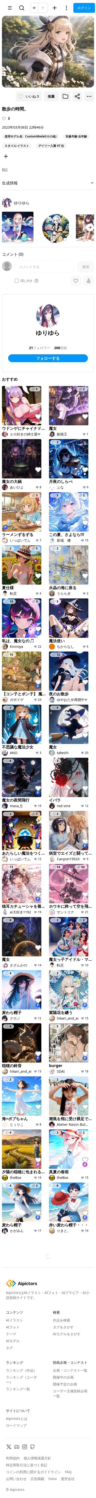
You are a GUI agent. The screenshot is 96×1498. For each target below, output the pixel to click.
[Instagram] (25, 1447)
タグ (9, 1347)
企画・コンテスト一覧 (70, 1370)
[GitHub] (32, 1447)
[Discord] (17, 1447)
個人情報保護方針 (37, 1458)
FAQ (68, 1471)
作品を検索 (61, 1320)
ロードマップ (16, 1425)
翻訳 (5, 170)
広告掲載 (37, 1478)
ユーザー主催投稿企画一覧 (70, 1393)
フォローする (48, 358)
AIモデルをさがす (66, 1334)
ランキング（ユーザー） (21, 1379)
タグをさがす (63, 1327)
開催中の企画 (63, 1377)
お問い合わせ (16, 1478)
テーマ (11, 1334)
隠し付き (26, 281)
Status (52, 1479)
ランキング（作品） (21, 1370)
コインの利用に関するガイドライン (33, 1471)
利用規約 (13, 1458)
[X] (9, 1447)
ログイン (84, 7)
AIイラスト (14, 1320)
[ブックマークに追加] (65, 96)
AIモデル (13, 1340)
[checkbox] (17, 281)
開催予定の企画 (65, 1384)
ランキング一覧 (18, 1389)
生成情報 (10, 183)
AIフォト (13, 1327)
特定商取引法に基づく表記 (26, 1465)
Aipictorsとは (16, 1418)
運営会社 (68, 1478)
